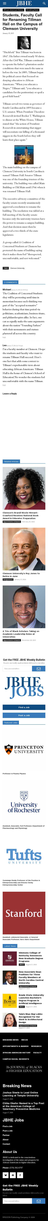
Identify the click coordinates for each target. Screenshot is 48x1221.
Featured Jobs (10, 723)
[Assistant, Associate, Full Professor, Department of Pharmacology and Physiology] (24, 801)
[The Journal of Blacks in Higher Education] (24, 4)
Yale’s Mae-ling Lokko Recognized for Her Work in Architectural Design (30, 1018)
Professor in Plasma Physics (14, 774)
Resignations (8, 579)
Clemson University (17, 268)
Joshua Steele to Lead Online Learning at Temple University (21, 1094)
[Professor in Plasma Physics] (24, 749)
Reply (4, 337)
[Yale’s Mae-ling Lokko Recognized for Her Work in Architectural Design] (10, 1020)
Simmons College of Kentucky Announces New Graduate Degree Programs (31, 956)
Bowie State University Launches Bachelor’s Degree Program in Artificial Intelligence (31, 999)
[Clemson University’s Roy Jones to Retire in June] (24, 549)
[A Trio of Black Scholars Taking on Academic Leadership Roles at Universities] (24, 606)
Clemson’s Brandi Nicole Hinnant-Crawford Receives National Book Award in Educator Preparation (20, 515)
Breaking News (32, 10)
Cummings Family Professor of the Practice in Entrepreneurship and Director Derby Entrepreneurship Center (21, 882)
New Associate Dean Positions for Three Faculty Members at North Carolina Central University (31, 977)
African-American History (13, 10)
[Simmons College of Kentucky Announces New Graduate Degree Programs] (10, 958)
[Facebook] (20, 1175)
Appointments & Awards (11, 522)
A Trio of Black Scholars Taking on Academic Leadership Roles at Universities (21, 634)
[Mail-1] (13, 1175)
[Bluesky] (6, 1175)
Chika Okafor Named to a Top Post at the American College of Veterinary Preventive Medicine (23, 1106)
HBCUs (22, 964)
